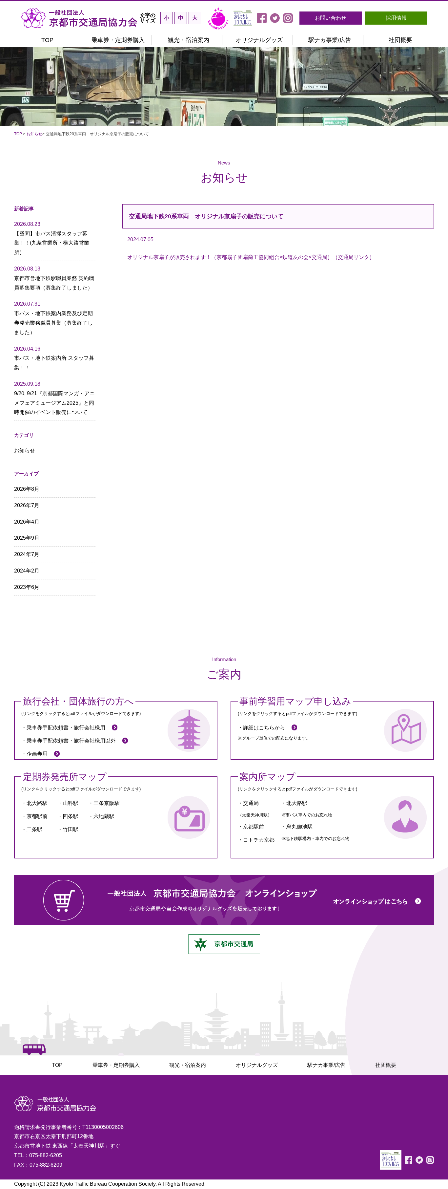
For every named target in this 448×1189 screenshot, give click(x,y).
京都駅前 (37, 816)
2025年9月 (26, 538)
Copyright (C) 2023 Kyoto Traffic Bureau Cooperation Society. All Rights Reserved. (110, 1184)
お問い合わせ (330, 18)
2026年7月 (26, 505)
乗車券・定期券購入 (118, 40)
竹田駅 (70, 829)
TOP (47, 40)
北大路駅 (37, 803)
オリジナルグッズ (259, 40)
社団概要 (400, 40)
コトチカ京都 (259, 840)
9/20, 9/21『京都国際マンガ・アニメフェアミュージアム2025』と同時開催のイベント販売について (54, 398)
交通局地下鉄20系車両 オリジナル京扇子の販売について (206, 216)
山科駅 (70, 803)
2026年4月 (26, 522)
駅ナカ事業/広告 (329, 40)
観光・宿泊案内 (188, 40)
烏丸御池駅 (299, 827)
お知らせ (34, 134)
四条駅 (70, 816)
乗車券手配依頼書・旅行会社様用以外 (71, 741)
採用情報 (396, 18)
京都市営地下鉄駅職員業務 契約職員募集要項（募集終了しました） (54, 278)
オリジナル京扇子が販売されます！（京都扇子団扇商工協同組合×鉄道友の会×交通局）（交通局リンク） (251, 257)
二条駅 (34, 829)
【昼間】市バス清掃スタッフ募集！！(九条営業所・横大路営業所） (51, 238)
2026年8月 (26, 489)
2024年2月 (26, 570)
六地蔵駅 (103, 816)
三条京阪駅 (106, 803)
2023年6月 (26, 587)
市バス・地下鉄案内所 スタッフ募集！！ (54, 358)
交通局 (251, 803)
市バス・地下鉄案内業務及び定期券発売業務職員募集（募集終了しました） (53, 318)
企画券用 (37, 754)
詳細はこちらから (264, 727)
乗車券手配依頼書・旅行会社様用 (66, 727)
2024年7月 (26, 554)
